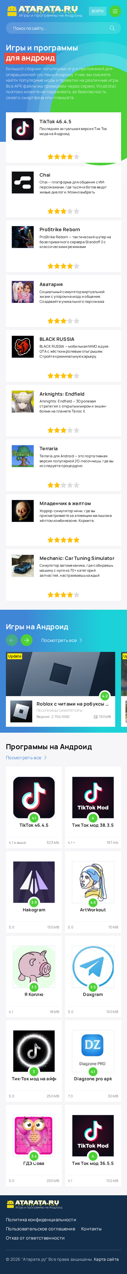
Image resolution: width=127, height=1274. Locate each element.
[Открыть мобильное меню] (115, 11)
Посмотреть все (59, 640)
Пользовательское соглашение (40, 1229)
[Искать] (112, 28)
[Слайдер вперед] (26, 640)
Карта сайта (106, 1259)
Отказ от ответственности (35, 1238)
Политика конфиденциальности (41, 1220)
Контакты (91, 1229)
